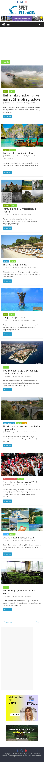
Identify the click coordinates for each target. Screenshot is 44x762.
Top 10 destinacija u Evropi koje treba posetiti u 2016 (20, 372)
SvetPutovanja (19, 103)
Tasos (6, 534)
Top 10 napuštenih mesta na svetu (19, 592)
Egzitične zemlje (31, 156)
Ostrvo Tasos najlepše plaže (18, 537)
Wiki (24, 423)
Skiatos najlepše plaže (15, 264)
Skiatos (6, 261)
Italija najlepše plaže (14, 317)
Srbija (35, 432)
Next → (39, 622)
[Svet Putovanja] (3, 24)
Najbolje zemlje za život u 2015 (20, 482)
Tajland (6, 150)
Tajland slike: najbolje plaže (18, 153)
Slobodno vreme (9, 423)
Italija (5, 91)
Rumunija (7, 205)
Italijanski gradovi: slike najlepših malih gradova (22, 97)
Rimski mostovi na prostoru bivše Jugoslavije (21, 428)
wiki (39, 432)
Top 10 (12, 91)
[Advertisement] (22, 42)
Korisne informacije (10, 479)
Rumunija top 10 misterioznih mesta (19, 210)
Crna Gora (29, 432)
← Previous (6, 622)
